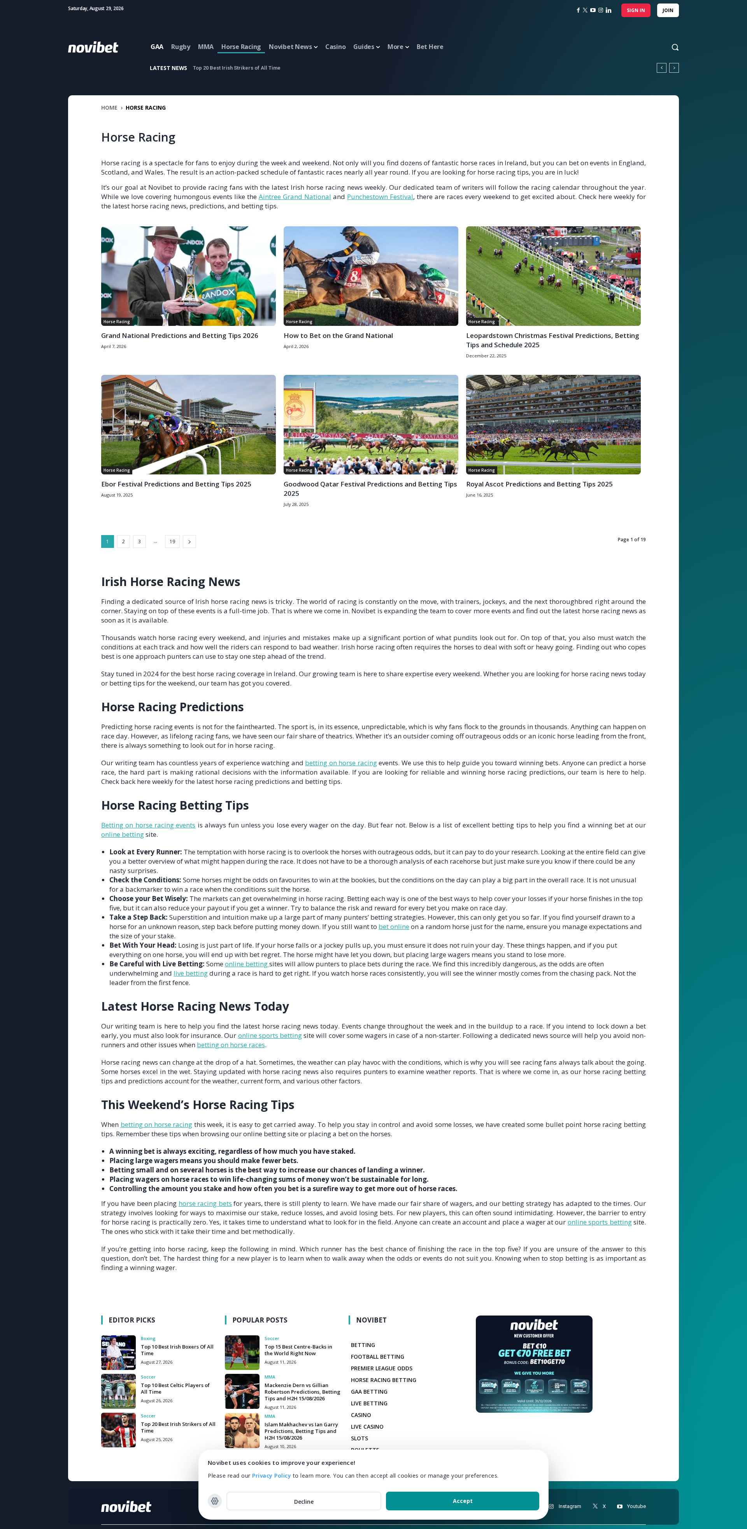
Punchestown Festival (380, 196)
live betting (191, 973)
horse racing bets (205, 1203)
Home (109, 107)
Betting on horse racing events (148, 824)
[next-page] (189, 541)
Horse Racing (116, 321)
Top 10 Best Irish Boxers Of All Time (177, 1350)
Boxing (148, 1338)
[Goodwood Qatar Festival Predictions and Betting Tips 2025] (371, 424)
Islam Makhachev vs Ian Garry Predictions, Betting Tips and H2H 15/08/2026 (301, 1431)
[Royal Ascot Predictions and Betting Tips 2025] (553, 424)
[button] (667, 47)
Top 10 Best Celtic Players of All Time (175, 1388)
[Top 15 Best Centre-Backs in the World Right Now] (242, 1352)
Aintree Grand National (295, 196)
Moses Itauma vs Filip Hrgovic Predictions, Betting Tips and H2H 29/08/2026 (283, 68)
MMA (270, 1377)
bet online (394, 926)
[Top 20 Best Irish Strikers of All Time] (118, 1430)
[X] (595, 1506)
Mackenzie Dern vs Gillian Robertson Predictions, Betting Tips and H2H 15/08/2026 (302, 1392)
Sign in (636, 10)
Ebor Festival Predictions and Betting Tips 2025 (176, 483)
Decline (304, 1501)
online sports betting (270, 1035)
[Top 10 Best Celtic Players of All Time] (118, 1391)
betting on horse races (231, 1044)
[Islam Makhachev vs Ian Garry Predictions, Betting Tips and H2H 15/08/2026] (242, 1430)
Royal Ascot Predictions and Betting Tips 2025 (539, 483)
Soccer (148, 1377)
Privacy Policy (271, 1475)
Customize (215, 1501)
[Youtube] (619, 1506)
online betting (122, 834)
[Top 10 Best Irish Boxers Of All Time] (118, 1352)
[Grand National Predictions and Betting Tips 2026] (188, 276)
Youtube (636, 1506)
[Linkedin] (609, 10)
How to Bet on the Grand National (338, 335)
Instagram (570, 1506)
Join (668, 10)
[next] (674, 68)
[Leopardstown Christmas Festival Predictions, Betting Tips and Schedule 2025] (553, 276)
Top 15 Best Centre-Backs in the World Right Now (298, 1350)
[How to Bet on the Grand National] (371, 276)
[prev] (661, 68)
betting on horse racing (341, 762)
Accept (463, 1501)
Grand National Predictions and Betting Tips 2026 (179, 335)
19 (172, 541)
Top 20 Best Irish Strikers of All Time (178, 1427)
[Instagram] (600, 10)
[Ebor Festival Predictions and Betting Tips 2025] (188, 424)
